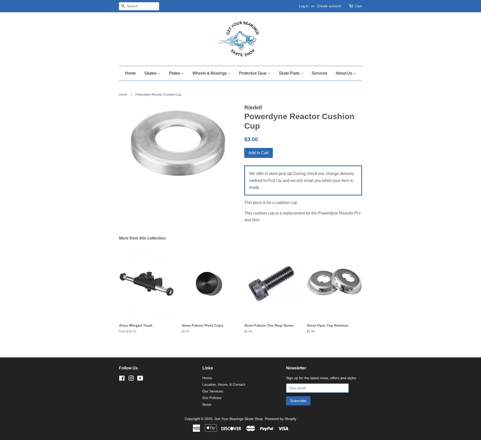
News (206, 404)
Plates (175, 73)
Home (130, 73)
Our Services (212, 391)
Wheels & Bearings (210, 73)
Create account (329, 6)
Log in (304, 6)
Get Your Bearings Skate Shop (238, 419)
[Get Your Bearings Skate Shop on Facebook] (122, 379)
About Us (344, 73)
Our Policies (211, 398)
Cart (358, 6)
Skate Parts (289, 73)
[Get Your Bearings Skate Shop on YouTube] (140, 379)
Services (319, 73)
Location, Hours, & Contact (223, 384)
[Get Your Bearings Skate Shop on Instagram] (131, 379)
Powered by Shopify (280, 419)
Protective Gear (253, 73)
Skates (151, 73)
